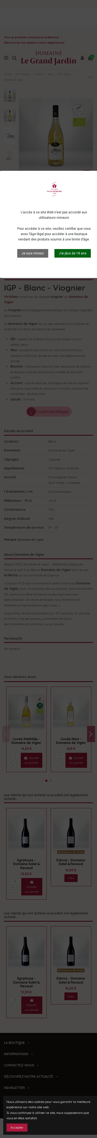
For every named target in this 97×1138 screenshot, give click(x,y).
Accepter (17, 1127)
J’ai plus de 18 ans (72, 253)
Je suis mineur (33, 253)
